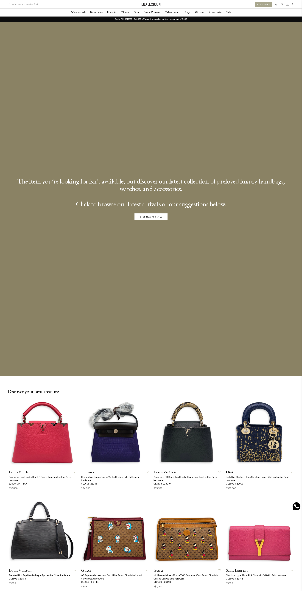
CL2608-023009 (234, 483)
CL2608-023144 (90, 582)
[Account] (287, 4)
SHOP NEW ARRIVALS (151, 217)
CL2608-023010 (162, 483)
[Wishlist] (282, 4)
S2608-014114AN (18, 483)
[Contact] (276, 4)
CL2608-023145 (234, 578)
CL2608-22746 (89, 483)
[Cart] (293, 4)
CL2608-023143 (162, 582)
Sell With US (263, 4)
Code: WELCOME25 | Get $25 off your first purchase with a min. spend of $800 (151, 19)
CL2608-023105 (17, 578)
